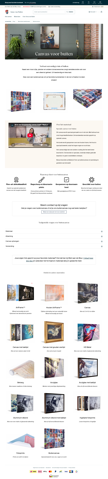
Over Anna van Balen (29, 16)
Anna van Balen (16, 12)
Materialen (17, 16)
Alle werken (8, 16)
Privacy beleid (71, 467)
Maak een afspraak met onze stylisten (54, 212)
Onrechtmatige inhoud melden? (59, 467)
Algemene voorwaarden (39, 467)
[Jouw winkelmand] (101, 11)
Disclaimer (48, 467)
